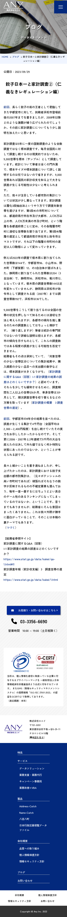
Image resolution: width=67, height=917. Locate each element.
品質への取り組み (29, 848)
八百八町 (24, 819)
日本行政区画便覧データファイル (33, 827)
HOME (5, 56)
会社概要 (23, 841)
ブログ (16, 56)
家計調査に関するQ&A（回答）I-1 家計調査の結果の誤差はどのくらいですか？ (33, 376)
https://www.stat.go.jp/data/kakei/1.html (31, 579)
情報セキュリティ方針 (31, 861)
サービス (23, 761)
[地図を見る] (36, 737)
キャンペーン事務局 (30, 781)
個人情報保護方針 (29, 855)
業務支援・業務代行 (30, 775)
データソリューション (31, 768)
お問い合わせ (25, 880)
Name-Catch (26, 812)
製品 (20, 798)
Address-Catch (27, 806)
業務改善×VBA (27, 788)
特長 (20, 752)
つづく (10, 527)
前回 (6, 107)
